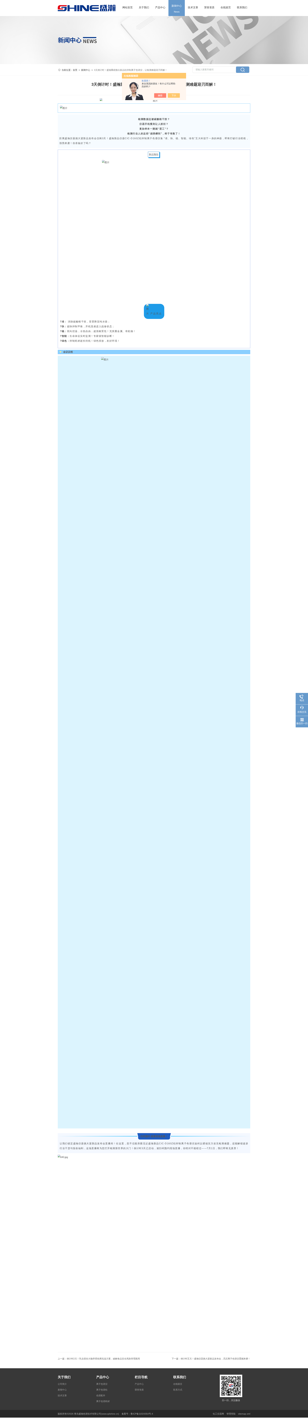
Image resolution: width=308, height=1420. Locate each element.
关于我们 (144, 7)
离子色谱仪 (101, 1384)
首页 (75, 70)
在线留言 (226, 7)
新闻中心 (176, 8)
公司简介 (62, 1384)
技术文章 (193, 7)
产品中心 (160, 7)
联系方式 (177, 1389)
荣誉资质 (209, 7)
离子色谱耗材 (103, 1401)
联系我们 (242, 7)
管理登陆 (231, 1413)
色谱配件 (100, 1395)
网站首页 (127, 7)
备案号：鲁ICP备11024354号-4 (137, 1413)
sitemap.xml (244, 1413)
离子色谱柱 (101, 1389)
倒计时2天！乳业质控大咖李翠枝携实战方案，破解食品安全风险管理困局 (103, 1358)
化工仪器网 (218, 1413)
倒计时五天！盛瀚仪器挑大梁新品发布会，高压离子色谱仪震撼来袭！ (215, 1358)
